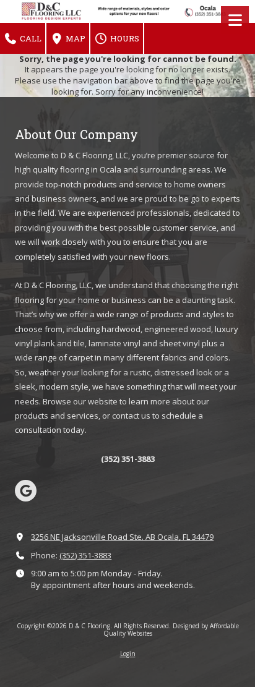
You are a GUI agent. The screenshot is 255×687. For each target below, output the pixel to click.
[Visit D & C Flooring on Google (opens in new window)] (26, 490)
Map (74, 38)
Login (128, 653)
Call (29, 38)
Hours (123, 38)
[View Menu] (235, 20)
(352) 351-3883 (85, 555)
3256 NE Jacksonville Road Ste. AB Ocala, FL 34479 (122, 536)
